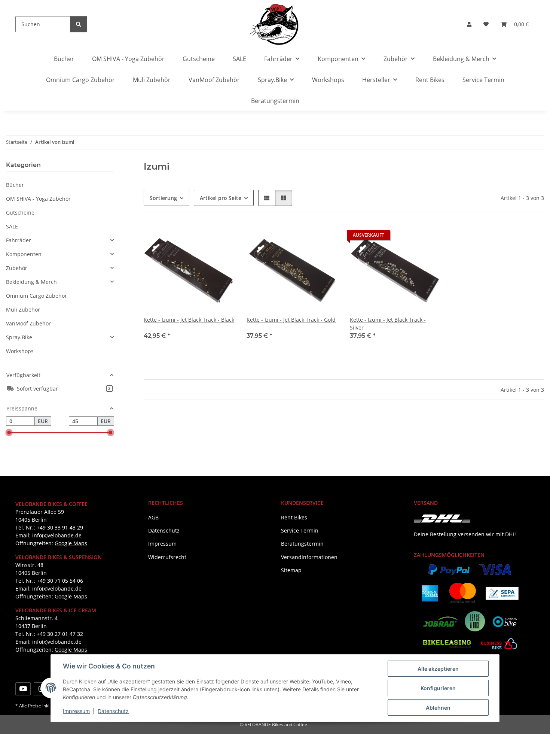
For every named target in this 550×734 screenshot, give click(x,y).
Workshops (20, 351)
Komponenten (24, 254)
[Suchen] (78, 24)
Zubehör (16, 268)
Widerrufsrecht (167, 557)
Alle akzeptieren (438, 668)
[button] (469, 24)
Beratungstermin (275, 101)
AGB (153, 517)
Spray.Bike (19, 337)
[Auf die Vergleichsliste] (202, 237)
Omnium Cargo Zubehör (36, 295)
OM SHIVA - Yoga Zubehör (38, 198)
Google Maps (71, 543)
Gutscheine (20, 212)
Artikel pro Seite (220, 197)
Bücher (15, 184)
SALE (12, 226)
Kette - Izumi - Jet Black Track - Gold (291, 319)
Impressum (76, 711)
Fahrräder (18, 240)
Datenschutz (113, 711)
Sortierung (163, 197)
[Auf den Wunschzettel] (222, 237)
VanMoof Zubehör (28, 323)
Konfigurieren (438, 688)
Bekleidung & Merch (31, 281)
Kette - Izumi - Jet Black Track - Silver (388, 323)
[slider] (9, 433)
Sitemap (291, 570)
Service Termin (483, 80)
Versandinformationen (309, 557)
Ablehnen (438, 707)
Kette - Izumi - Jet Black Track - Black (189, 319)
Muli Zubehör (23, 309)
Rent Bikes (429, 80)
